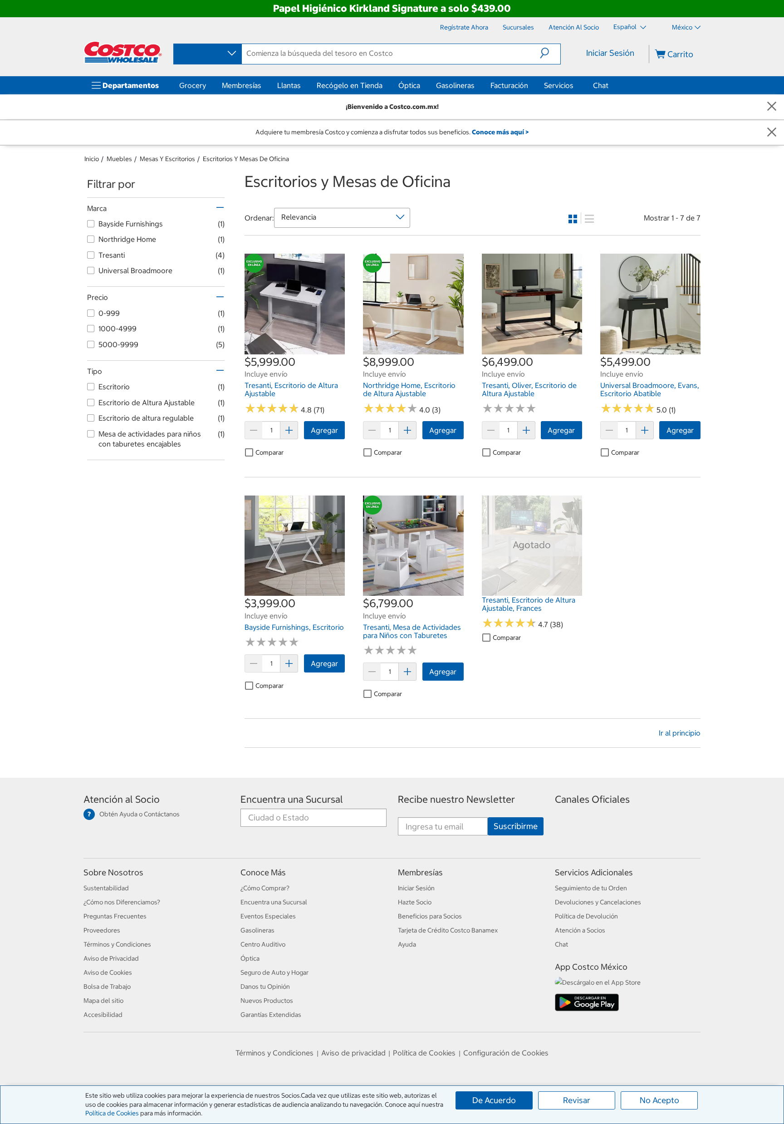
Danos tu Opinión (265, 986)
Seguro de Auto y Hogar (274, 972)
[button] (550, 53)
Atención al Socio (121, 799)
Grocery (192, 85)
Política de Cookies (112, 1113)
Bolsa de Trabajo (107, 986)
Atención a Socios (580, 930)
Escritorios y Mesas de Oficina (246, 159)
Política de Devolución (586, 916)
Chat (600, 85)
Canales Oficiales (592, 799)
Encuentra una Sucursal (291, 799)
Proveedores (101, 930)
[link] (295, 349)
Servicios (558, 85)
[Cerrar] (771, 107)
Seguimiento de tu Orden (591, 888)
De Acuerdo (494, 1100)
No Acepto (659, 1100)
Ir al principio (680, 732)
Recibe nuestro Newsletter (456, 799)
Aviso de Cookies (107, 972)
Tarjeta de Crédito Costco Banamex (448, 930)
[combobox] (207, 54)
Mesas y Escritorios (167, 159)
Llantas (289, 85)
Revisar (576, 1100)
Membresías (241, 85)
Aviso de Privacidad (111, 958)
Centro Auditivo (262, 944)
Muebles (119, 159)
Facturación (509, 85)
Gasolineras (455, 85)
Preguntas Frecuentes (115, 916)
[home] (122, 52)
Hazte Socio (414, 902)
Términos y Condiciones (117, 944)
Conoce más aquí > (500, 132)
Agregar (324, 430)
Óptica (409, 85)
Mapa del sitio (103, 1000)
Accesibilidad (102, 1015)
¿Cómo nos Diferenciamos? (121, 902)
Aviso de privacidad (353, 1052)
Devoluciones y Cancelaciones (598, 902)
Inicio (91, 159)
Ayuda (407, 944)
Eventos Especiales (268, 916)
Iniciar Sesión (610, 53)
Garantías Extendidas (270, 1015)
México (682, 27)
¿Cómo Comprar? (264, 888)
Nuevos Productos (266, 1000)
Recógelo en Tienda (349, 85)
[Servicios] (575, 85)
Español (625, 27)
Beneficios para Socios (430, 916)
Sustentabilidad (106, 888)
